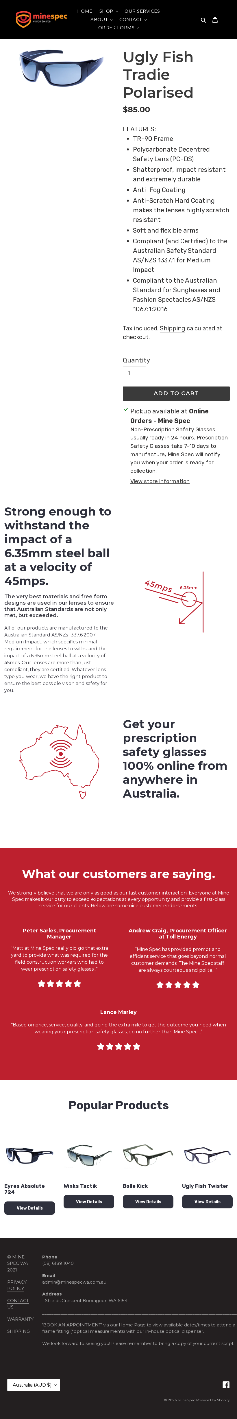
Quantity (136, 360)
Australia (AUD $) (32, 1385)
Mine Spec (186, 1400)
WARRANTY (20, 1319)
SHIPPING (18, 1331)
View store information (160, 481)
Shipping (172, 328)
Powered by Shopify (213, 1400)
